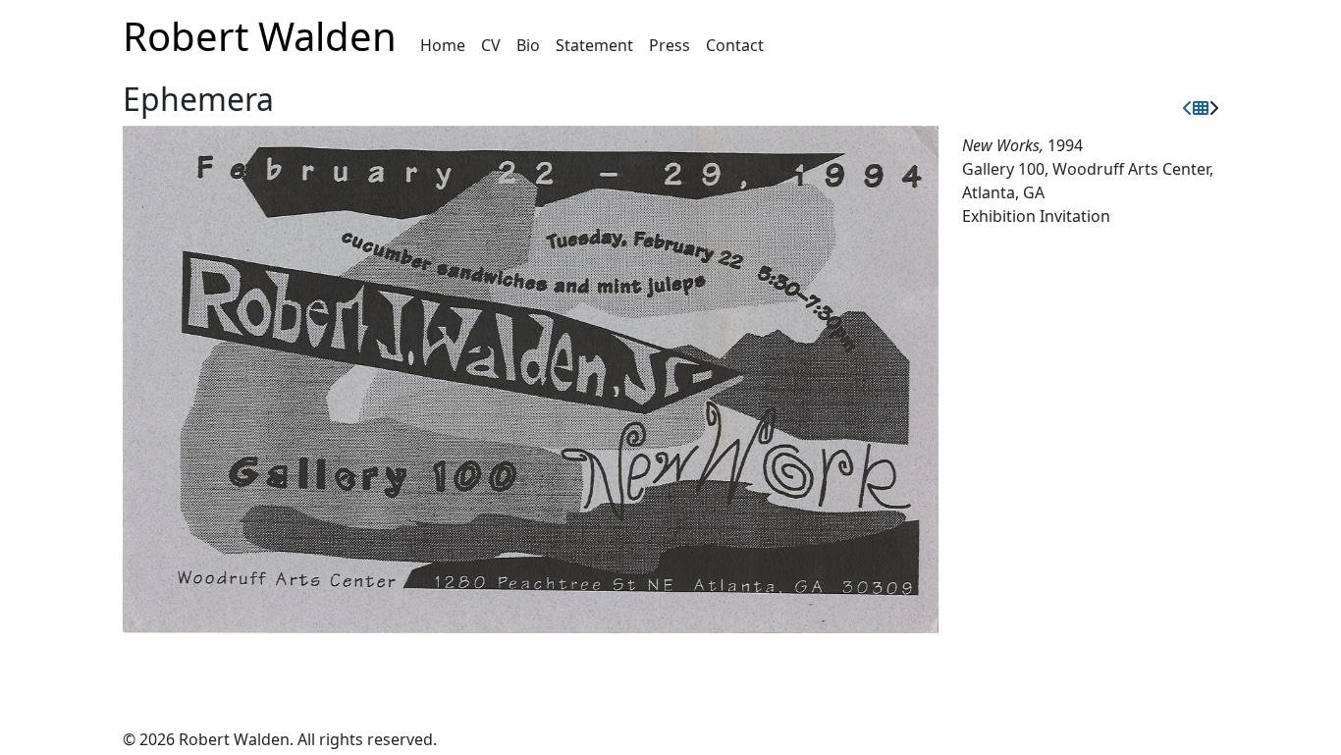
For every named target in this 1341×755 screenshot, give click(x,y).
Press (669, 45)
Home (442, 45)
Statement (594, 45)
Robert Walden (260, 36)
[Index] (1200, 108)
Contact (735, 45)
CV (491, 45)
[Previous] (1188, 108)
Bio (528, 45)
